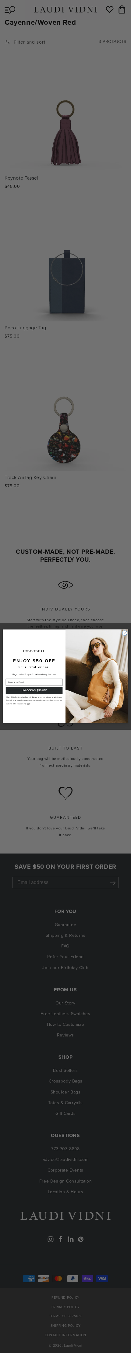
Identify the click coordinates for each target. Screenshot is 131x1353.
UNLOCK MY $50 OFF (34, 691)
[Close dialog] (124, 633)
